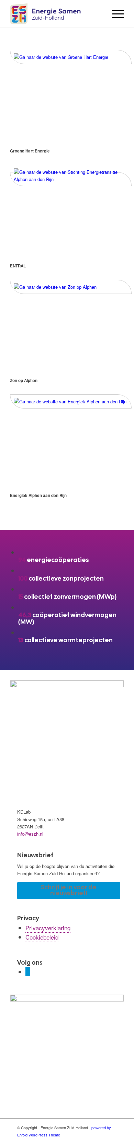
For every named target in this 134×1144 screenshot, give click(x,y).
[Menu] (114, 14)
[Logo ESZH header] (55, 14)
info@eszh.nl (30, 833)
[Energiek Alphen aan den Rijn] (71, 401)
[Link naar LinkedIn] (27, 971)
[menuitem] (114, 14)
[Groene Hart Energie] (71, 57)
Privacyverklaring (47, 927)
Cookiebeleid (41, 937)
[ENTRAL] (71, 179)
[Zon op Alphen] (71, 287)
